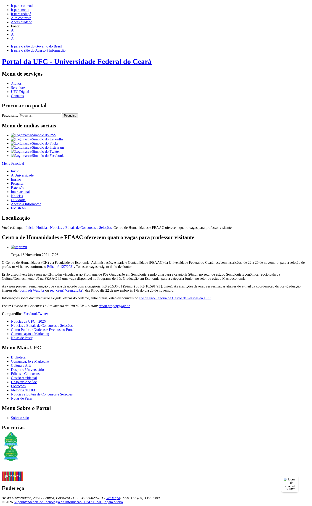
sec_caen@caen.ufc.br (66, 290)
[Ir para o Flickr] (34, 143)
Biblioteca (18, 357)
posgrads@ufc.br (32, 290)
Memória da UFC (24, 390)
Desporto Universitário (27, 370)
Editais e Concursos (25, 374)
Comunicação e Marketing (30, 334)
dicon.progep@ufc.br (114, 306)
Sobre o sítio (20, 418)
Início (15, 171)
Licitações (18, 386)
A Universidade (22, 175)
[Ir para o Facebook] (37, 156)
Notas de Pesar (21, 338)
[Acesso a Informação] (12, 470)
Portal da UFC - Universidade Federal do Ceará (77, 61)
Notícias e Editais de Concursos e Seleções (81, 227)
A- (13, 34)
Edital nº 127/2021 (60, 267)
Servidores (18, 88)
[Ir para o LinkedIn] (37, 139)
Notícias (17, 196)
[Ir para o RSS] (33, 135)
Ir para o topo (113, 502)
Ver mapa (113, 498)
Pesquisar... (10, 115)
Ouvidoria (18, 200)
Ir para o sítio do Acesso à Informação (38, 50)
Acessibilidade (21, 22)
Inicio (30, 227)
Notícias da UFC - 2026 (28, 321)
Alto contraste (21, 18)
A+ (13, 30)
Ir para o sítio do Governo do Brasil (36, 46)
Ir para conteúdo (22, 6)
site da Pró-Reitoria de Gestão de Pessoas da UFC (175, 298)
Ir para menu (20, 10)
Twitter (43, 314)
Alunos (16, 83)
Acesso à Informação (26, 204)
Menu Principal (13, 163)
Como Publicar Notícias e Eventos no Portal (42, 330)
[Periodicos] (12, 479)
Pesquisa (70, 115)
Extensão (17, 188)
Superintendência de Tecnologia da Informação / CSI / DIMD (58, 502)
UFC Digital (20, 92)
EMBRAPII (20, 208)
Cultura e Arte (21, 365)
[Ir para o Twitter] (35, 151)
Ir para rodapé (21, 14)
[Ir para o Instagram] (37, 147)
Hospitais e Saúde (24, 382)
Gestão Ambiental (24, 378)
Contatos (17, 96)
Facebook (31, 314)
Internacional (20, 192)
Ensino (16, 179)
